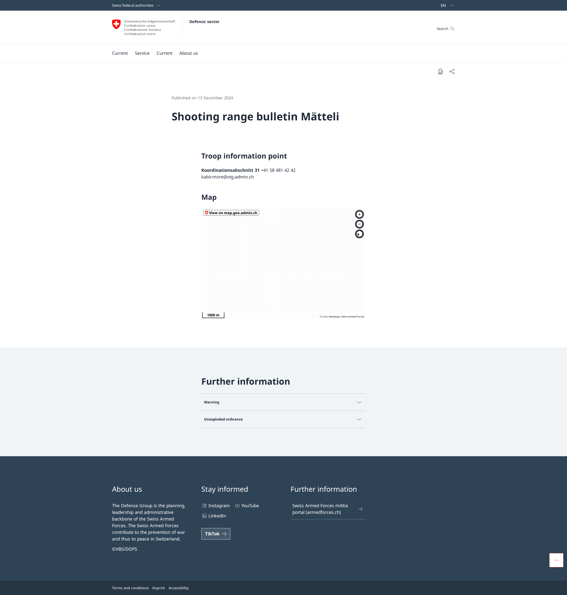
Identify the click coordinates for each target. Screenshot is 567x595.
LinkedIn (217, 516)
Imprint (158, 587)
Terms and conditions (130, 587)
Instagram (219, 506)
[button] (120, 53)
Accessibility (179, 587)
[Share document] (452, 71)
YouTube (250, 506)
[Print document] (440, 71)
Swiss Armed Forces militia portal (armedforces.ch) (320, 509)
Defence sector (204, 21)
